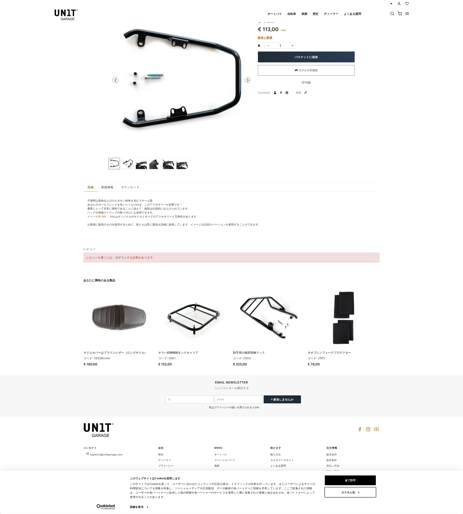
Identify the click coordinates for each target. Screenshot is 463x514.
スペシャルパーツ (224, 460)
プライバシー (166, 465)
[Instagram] (367, 430)
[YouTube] (376, 430)
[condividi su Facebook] (281, 92)
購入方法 (275, 454)
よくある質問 (352, 14)
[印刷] (142, 293)
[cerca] (392, 13)
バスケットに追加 (306, 57)
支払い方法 (332, 465)
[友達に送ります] (275, 92)
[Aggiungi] (268, 45)
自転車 (291, 14)
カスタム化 (348, 492)
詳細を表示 (137, 506)
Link (256, 407)
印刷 (308, 82)
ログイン (121, 257)
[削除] (292, 45)
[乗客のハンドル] (181, 81)
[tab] (91, 187)
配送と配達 (265, 37)
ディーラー (331, 14)
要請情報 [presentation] (107, 187)
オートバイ (274, 14)
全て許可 (350, 480)
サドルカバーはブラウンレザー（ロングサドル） (115, 352)
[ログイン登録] (399, 4)
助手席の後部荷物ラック (249, 352)
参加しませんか (283, 399)
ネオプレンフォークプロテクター (329, 352)
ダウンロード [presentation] (130, 187)
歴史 (315, 14)
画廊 (304, 14)
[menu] (407, 13)
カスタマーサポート (282, 460)
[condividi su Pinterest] (287, 92)
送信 (298, 92)
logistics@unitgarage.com (106, 454)
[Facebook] (359, 430)
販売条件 (331, 454)
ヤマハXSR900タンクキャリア (178, 352)
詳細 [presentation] (91, 187)
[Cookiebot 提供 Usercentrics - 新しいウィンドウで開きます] (106, 507)
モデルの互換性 (308, 70)
